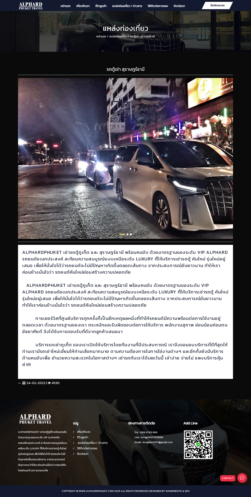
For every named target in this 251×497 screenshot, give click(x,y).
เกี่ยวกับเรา (83, 6)
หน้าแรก (66, 6)
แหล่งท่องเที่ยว (118, 36)
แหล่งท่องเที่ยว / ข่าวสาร (127, 6)
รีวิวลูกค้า (101, 6)
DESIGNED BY (157, 491)
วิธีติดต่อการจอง (158, 6)
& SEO (185, 491)
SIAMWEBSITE (173, 491)
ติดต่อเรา (179, 6)
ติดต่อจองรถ (217, 5)
